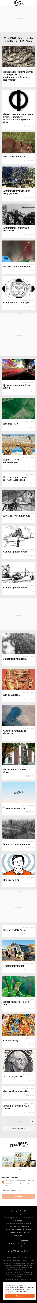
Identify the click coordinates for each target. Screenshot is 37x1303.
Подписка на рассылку (10, 1177)
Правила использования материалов (18, 1223)
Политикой (9, 1183)
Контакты (23, 1215)
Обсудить (30, 84)
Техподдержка (18, 1235)
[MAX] (12, 1210)
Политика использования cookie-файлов (18, 1229)
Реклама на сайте (27, 1218)
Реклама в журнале (18, 1221)
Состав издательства (11, 1218)
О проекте (14, 1215)
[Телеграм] (24, 1210)
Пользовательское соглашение (18, 1226)
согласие (10, 1180)
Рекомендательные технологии (18, 1232)
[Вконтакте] (16, 1210)
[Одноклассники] (20, 1210)
